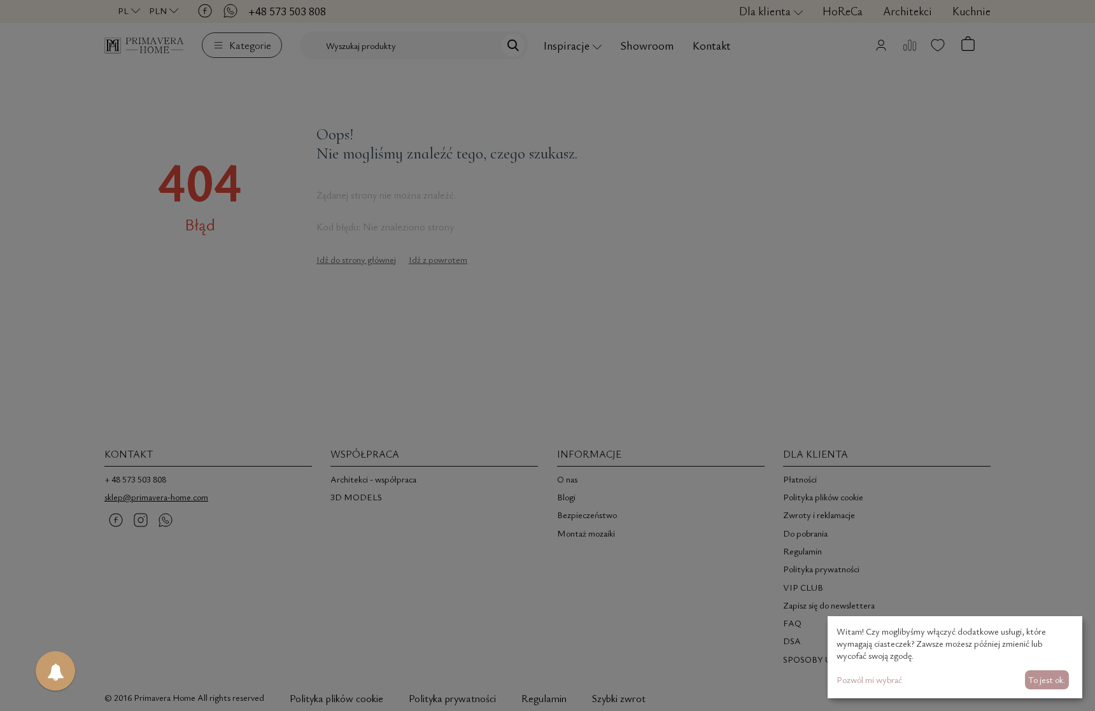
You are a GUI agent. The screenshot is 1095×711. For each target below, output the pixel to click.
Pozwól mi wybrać (869, 679)
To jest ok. (1046, 679)
